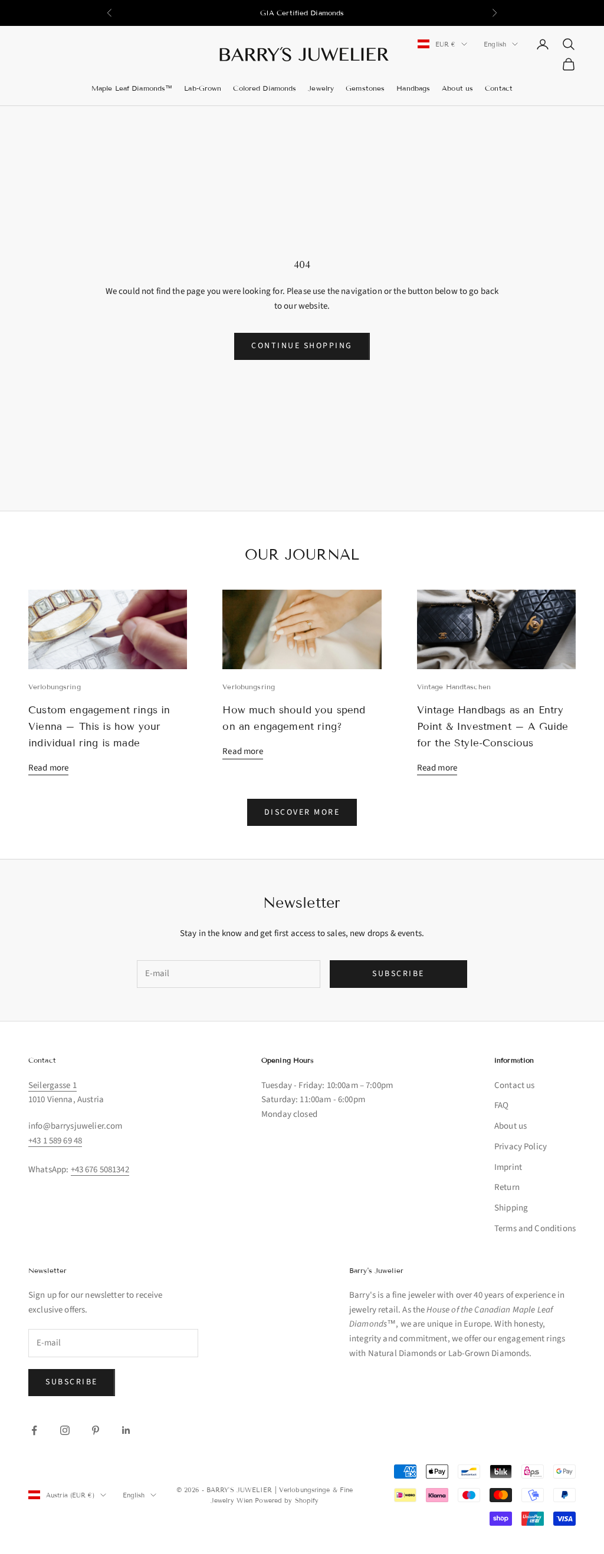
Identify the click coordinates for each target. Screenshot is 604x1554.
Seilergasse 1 (52, 1085)
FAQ (501, 1105)
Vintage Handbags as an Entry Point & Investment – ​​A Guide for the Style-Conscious (493, 726)
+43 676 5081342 (100, 1169)
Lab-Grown (202, 88)
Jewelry (321, 88)
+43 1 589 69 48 (55, 1141)
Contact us (514, 1085)
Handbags (413, 88)
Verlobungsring (54, 686)
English (495, 44)
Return (507, 1187)
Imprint (508, 1167)
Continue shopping (302, 346)
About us (457, 88)
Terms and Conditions (535, 1228)
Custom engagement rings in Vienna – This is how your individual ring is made (99, 726)
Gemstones (365, 88)
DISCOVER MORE (302, 812)
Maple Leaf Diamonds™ (131, 88)
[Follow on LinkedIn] (126, 1430)
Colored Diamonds (264, 88)
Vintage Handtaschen (454, 686)
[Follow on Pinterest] (95, 1430)
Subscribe (398, 974)
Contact (499, 88)
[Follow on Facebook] (34, 1430)
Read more (48, 768)
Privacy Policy (520, 1146)
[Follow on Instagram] (65, 1430)
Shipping (511, 1208)
